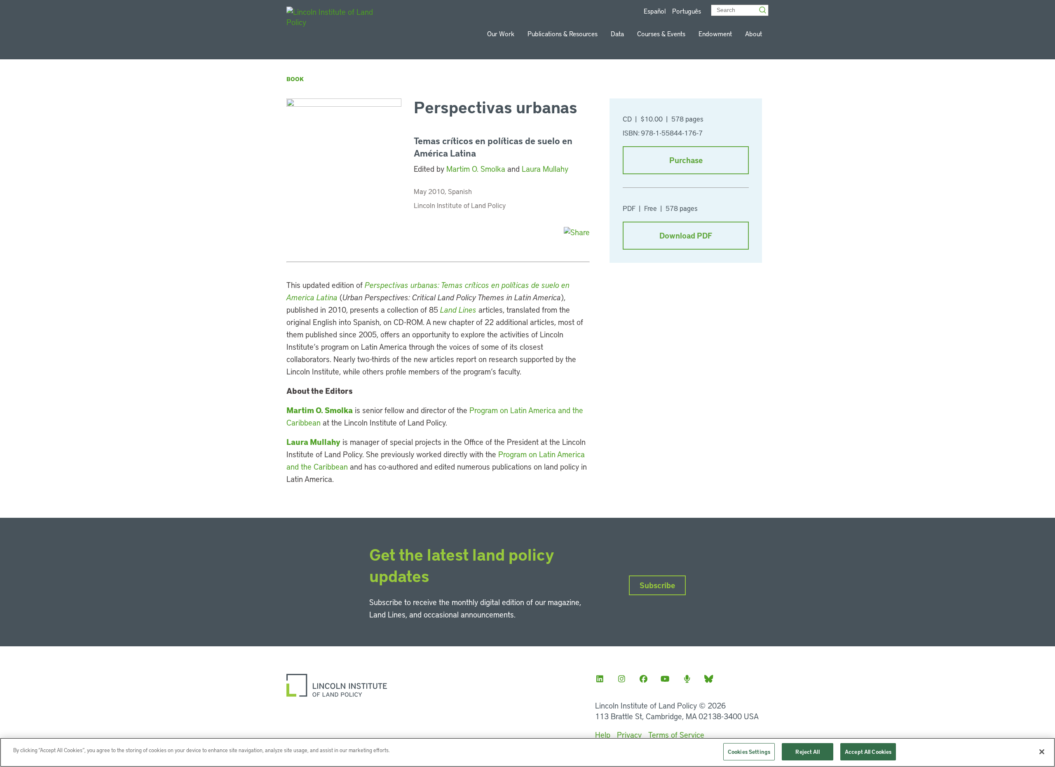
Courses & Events (661, 33)
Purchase (686, 160)
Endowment (715, 33)
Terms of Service (676, 735)
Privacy (629, 735)
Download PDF (685, 235)
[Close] (1042, 752)
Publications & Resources (563, 33)
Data (617, 33)
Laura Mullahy (545, 169)
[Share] (577, 232)
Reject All (807, 751)
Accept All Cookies (868, 751)
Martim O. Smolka (475, 169)
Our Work (500, 33)
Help (602, 735)
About (753, 33)
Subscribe (657, 585)
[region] (527, 752)
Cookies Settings (749, 751)
